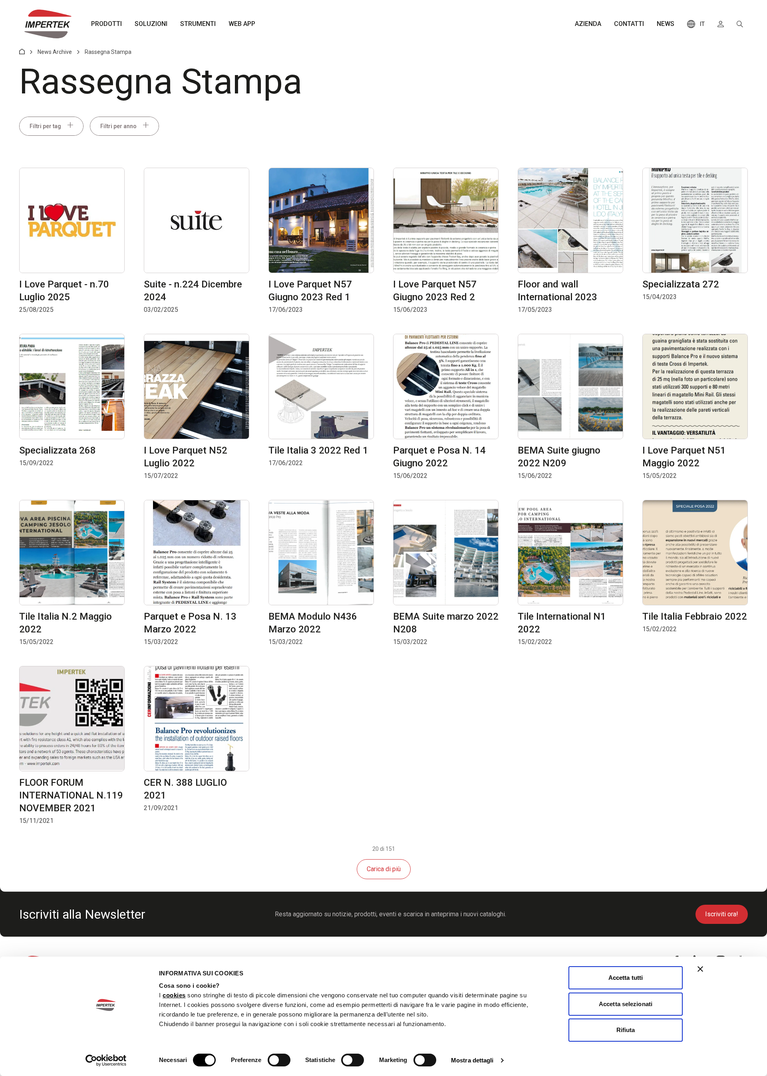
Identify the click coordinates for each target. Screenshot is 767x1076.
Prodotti (106, 24)
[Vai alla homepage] (48, 24)
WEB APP (242, 24)
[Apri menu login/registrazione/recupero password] (720, 24)
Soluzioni (151, 24)
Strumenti (198, 24)
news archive (55, 52)
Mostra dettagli (472, 1060)
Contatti (629, 24)
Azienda (588, 24)
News (665, 24)
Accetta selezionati (625, 1004)
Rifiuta (625, 1029)
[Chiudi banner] (700, 969)
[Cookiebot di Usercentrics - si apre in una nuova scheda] (106, 1060)
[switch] (279, 1060)
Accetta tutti (625, 977)
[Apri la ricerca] (740, 24)
